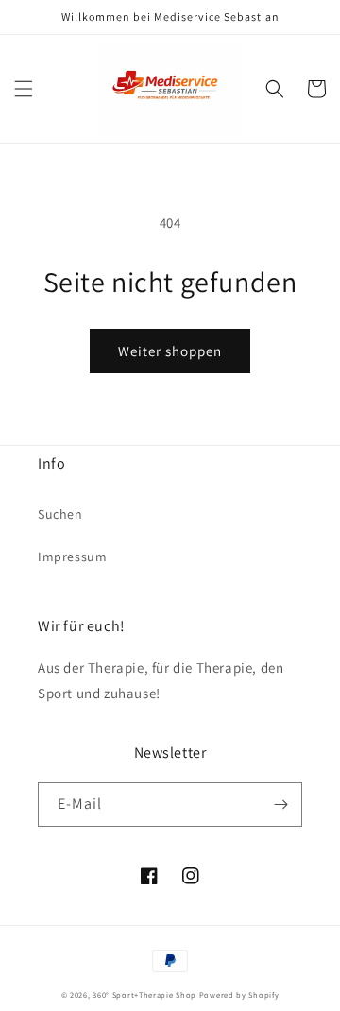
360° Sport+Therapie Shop (144, 994)
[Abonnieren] (280, 804)
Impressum (72, 556)
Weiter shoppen (170, 351)
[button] (23, 89)
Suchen (60, 514)
